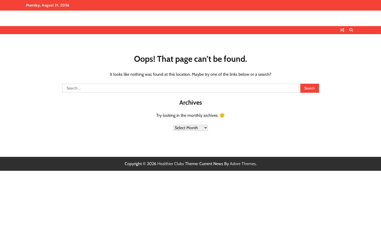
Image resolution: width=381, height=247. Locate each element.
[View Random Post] (342, 30)
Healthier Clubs (170, 163)
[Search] (351, 30)
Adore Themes (243, 163)
